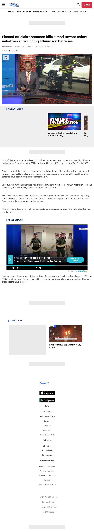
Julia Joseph (7, 46)
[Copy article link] (16, 50)
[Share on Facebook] (10, 50)
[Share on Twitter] (13, 50)
